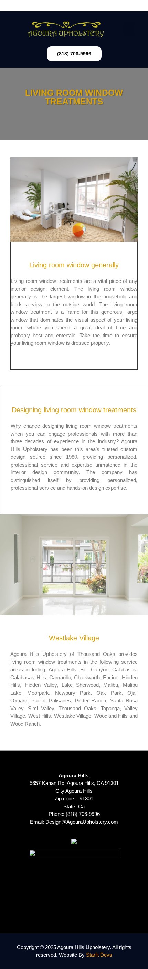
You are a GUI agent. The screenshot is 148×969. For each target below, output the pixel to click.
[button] (74, 5)
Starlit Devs (99, 955)
